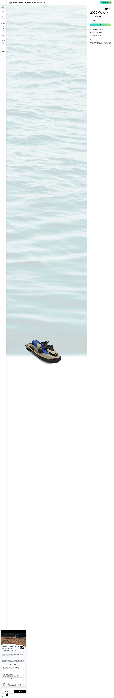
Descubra (15, 2)
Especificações (29, 2)
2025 (109, 8)
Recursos (21, 2)
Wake (10, 2)
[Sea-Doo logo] (3, 2)
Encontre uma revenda (39, 2)
